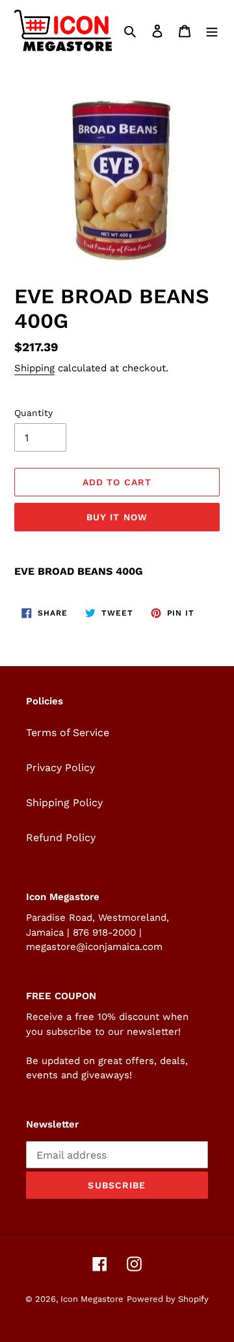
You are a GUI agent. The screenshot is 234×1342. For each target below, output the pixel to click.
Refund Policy (61, 837)
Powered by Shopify (168, 1299)
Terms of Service (67, 732)
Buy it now (117, 517)
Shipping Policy (64, 802)
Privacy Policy (60, 767)
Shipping (34, 368)
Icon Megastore (92, 1299)
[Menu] (212, 30)
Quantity (33, 413)
